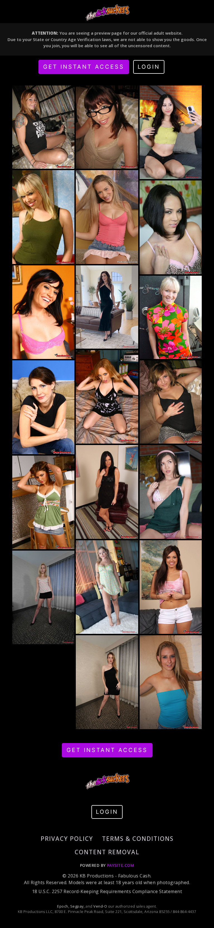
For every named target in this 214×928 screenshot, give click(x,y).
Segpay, (77, 906)
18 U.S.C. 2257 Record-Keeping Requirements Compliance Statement (107, 891)
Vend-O (100, 906)
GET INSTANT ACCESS (83, 66)
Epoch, (63, 906)
